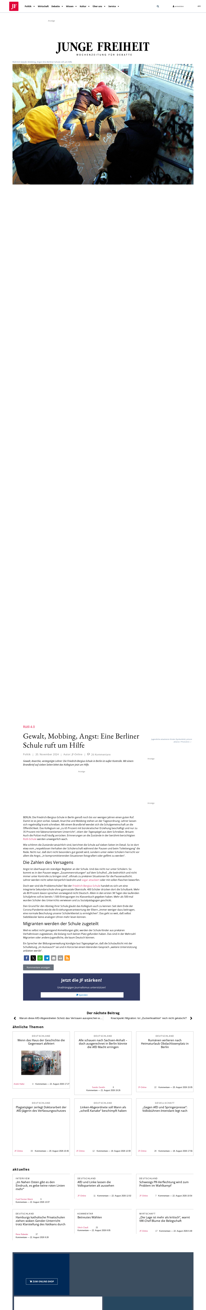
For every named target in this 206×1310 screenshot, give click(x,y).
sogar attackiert (91, 880)
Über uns (97, 6)
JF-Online (142, 1087)
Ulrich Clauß (83, 1227)
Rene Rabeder (22, 1234)
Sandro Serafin (98, 1087)
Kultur (83, 6)
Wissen (69, 6)
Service (112, 6)
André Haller (19, 1084)
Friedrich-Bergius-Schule (86, 885)
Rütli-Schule (29, 839)
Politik (28, 6)
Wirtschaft (43, 6)
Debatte (55, 6)
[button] (158, 6)
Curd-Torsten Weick (24, 1199)
